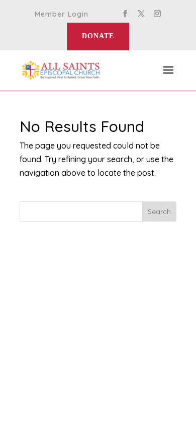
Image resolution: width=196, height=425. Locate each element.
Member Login (61, 15)
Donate (98, 36)
